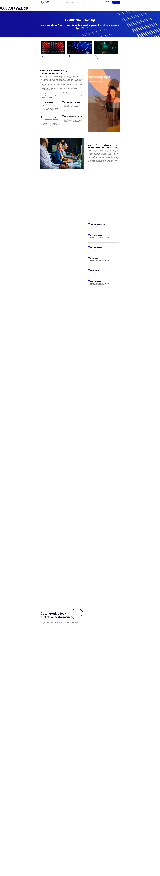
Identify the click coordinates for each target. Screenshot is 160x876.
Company (78, 2)
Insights (84, 2)
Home (66, 2)
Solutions (72, 2)
